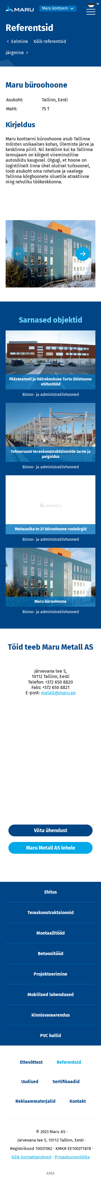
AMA (50, 1173)
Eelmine (19, 41)
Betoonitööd (50, 953)
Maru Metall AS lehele (50, 848)
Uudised (29, 1081)
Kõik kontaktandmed (31, 1156)
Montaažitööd (50, 933)
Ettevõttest (31, 1062)
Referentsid (69, 1062)
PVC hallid (50, 1035)
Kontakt (78, 1101)
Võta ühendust (50, 830)
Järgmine (15, 52)
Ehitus (50, 892)
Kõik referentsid (50, 41)
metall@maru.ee (58, 692)
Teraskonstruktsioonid (50, 912)
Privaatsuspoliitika (72, 1156)
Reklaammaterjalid (35, 1101)
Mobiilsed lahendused (50, 994)
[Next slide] (83, 254)
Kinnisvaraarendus (50, 1015)
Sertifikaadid (66, 1081)
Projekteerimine (50, 974)
